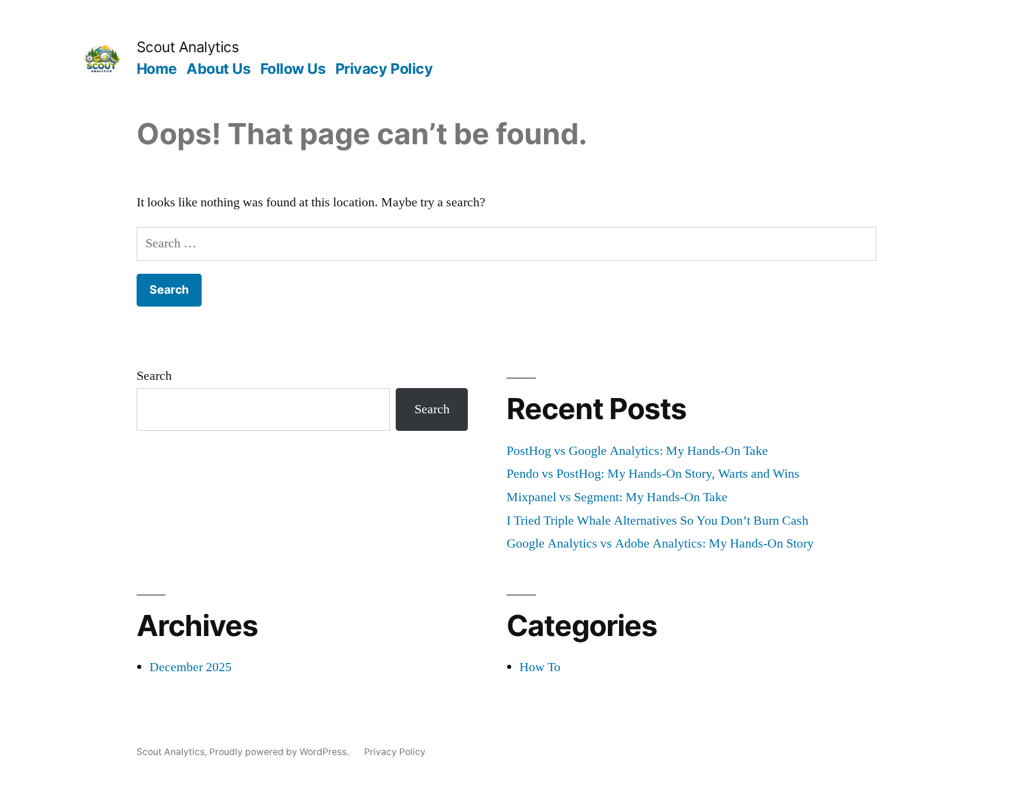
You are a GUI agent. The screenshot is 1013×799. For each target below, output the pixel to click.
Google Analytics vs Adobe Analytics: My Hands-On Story (660, 543)
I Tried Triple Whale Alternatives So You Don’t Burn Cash (657, 520)
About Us (218, 68)
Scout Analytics (188, 47)
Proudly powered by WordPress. (280, 751)
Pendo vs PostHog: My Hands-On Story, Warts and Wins (653, 473)
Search (154, 376)
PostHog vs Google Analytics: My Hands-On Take (637, 451)
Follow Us (293, 68)
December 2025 (190, 667)
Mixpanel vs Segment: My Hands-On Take (617, 497)
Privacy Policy (384, 68)
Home (157, 68)
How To (539, 667)
